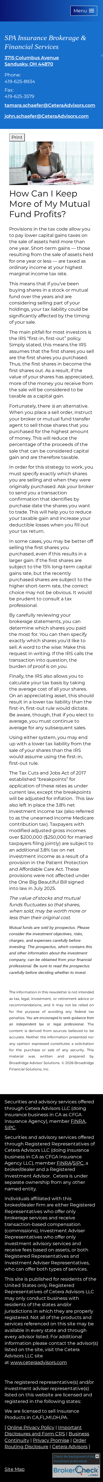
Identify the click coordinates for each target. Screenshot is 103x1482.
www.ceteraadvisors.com (38, 1362)
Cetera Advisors (70, 1446)
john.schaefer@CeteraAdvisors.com (47, 116)
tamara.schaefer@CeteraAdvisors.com (50, 105)
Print (17, 137)
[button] (83, 11)
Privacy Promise (51, 1440)
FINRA (78, 1121)
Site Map (15, 1469)
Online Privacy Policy (30, 1427)
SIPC (10, 1127)
